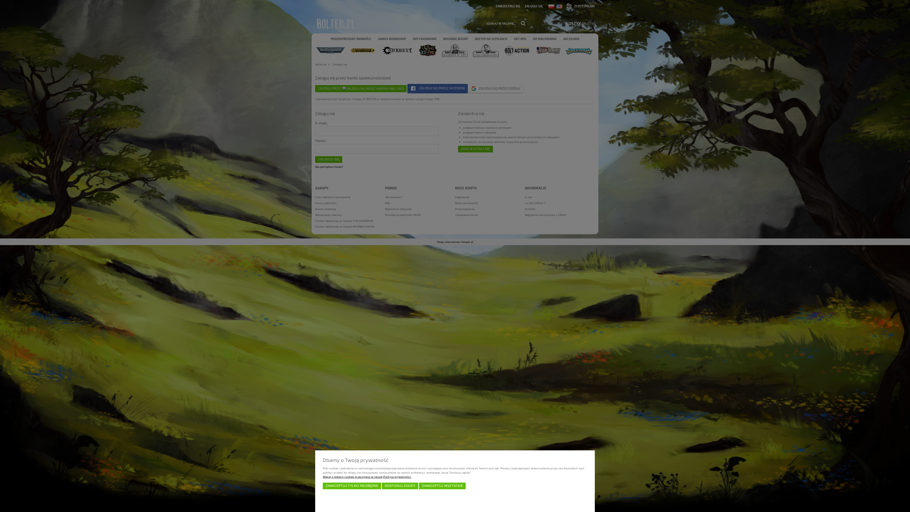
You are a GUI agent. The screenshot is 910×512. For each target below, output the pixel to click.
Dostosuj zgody (400, 486)
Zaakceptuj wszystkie (442, 486)
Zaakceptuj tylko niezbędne (352, 486)
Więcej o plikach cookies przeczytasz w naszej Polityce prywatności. (367, 476)
